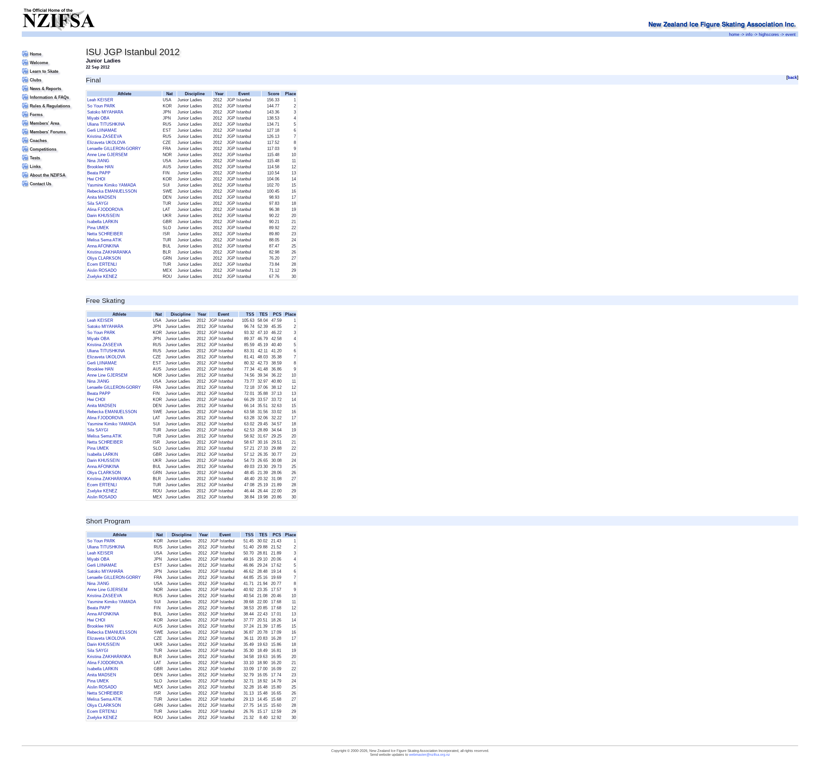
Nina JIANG (98, 160)
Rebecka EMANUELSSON (112, 191)
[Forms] (50, 110)
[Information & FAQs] (50, 93)
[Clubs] (50, 76)
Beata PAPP (99, 173)
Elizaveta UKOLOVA (106, 142)
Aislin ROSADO (102, 270)
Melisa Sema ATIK (104, 240)
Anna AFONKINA (103, 246)
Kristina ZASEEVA (104, 136)
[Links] (50, 162)
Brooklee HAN (100, 166)
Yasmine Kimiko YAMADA (111, 185)
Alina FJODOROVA (105, 209)
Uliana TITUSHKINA (106, 124)
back (792, 77)
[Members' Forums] (50, 128)
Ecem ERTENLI (102, 264)
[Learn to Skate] (50, 67)
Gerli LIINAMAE (102, 130)
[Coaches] (50, 136)
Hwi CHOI (96, 179)
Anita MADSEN (101, 197)
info (749, 34)
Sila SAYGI (97, 203)
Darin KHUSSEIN (103, 215)
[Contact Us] (50, 179)
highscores (769, 34)
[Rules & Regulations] (50, 102)
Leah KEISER (100, 99)
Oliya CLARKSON (104, 258)
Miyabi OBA (98, 118)
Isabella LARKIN (102, 221)
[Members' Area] (50, 119)
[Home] (50, 50)
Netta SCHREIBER (105, 233)
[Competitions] (50, 145)
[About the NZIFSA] (50, 171)
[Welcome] (50, 58)
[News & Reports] (50, 84)
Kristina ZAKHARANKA (109, 252)
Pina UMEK (98, 227)
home (734, 34)
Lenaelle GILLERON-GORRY (114, 148)
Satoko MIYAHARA (105, 112)
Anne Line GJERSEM (107, 154)
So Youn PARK (101, 106)
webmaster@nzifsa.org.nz (429, 754)
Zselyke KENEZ (102, 276)
